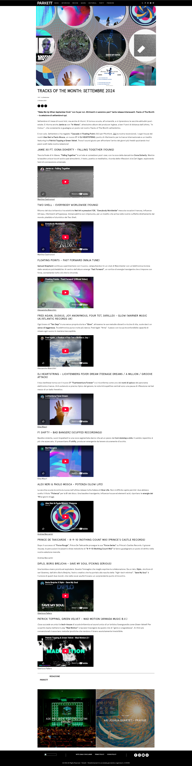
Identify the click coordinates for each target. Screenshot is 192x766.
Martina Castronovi (46, 199)
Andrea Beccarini (45, 534)
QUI (114, 134)
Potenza (81, 484)
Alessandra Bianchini (47, 310)
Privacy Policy (99, 754)
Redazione (46, 97)
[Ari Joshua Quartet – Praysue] (125, 718)
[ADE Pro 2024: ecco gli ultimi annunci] (67, 718)
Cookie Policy (111, 754)
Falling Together (90, 149)
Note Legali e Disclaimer (84, 754)
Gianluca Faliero (45, 613)
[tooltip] (145, 3)
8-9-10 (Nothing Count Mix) (89, 539)
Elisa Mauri (42, 427)
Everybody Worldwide (71, 204)
